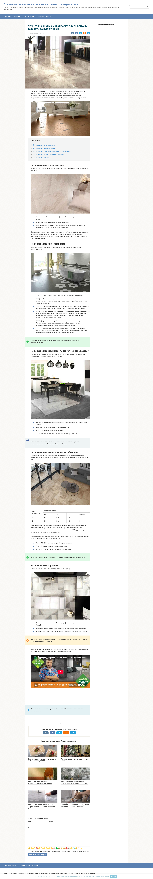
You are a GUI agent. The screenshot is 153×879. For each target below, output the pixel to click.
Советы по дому (29, 16)
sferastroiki (31, 22)
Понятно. (113, 876)
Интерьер (17, 16)
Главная (8, 16)
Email (51, 822)
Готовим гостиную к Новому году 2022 (74, 760)
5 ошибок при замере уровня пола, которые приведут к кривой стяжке (75, 806)
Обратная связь (10, 865)
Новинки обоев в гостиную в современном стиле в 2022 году (74, 782)
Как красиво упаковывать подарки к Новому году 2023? (42, 760)
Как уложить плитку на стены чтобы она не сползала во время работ (41, 806)
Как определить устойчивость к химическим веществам (51, 151)
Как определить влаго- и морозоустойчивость (48, 154)
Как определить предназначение (44, 145)
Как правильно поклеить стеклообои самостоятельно (40, 782)
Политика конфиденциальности (29, 865)
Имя (29, 822)
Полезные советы (44, 16)
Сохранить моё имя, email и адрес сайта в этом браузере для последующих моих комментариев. (59, 851)
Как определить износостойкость (44, 148)
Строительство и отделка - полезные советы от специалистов (41, 4)
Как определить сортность (41, 157)
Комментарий (32, 828)
